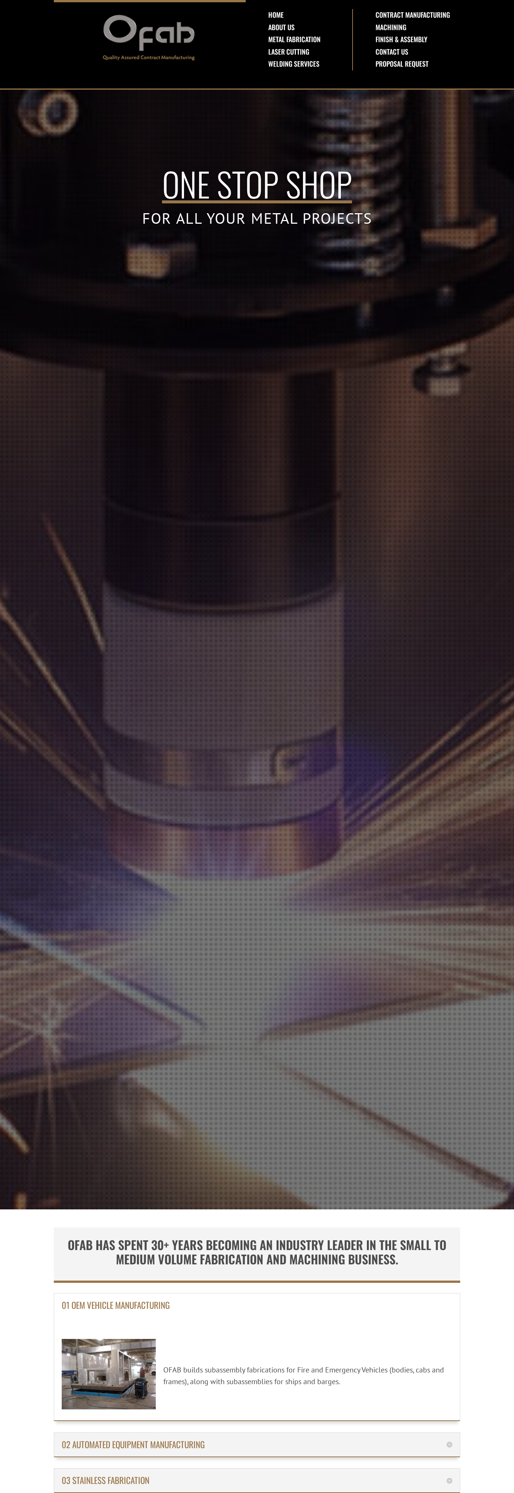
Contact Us (392, 51)
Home (276, 15)
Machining (391, 27)
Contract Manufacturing (413, 15)
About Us (281, 27)
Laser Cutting (288, 51)
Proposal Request (402, 64)
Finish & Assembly (401, 39)
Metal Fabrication (294, 39)
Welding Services (293, 64)
